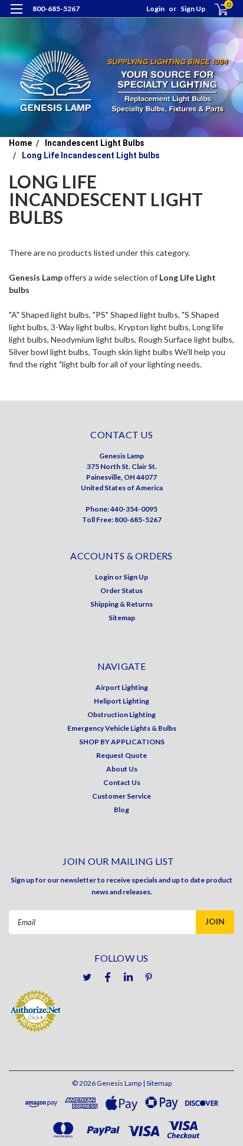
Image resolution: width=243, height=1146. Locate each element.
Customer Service (121, 796)
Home (20, 143)
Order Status (121, 590)
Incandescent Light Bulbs (95, 143)
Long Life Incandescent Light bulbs (91, 155)
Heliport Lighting (121, 700)
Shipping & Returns (121, 604)
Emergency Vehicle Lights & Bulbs (121, 728)
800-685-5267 (56, 8)
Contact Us (121, 782)
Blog (121, 809)
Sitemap (122, 617)
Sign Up (192, 8)
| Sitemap (157, 1083)
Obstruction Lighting (121, 714)
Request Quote (121, 755)
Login (155, 8)
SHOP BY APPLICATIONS (122, 741)
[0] (214, 9)
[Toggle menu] (16, 16)
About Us (121, 768)
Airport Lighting (122, 687)
